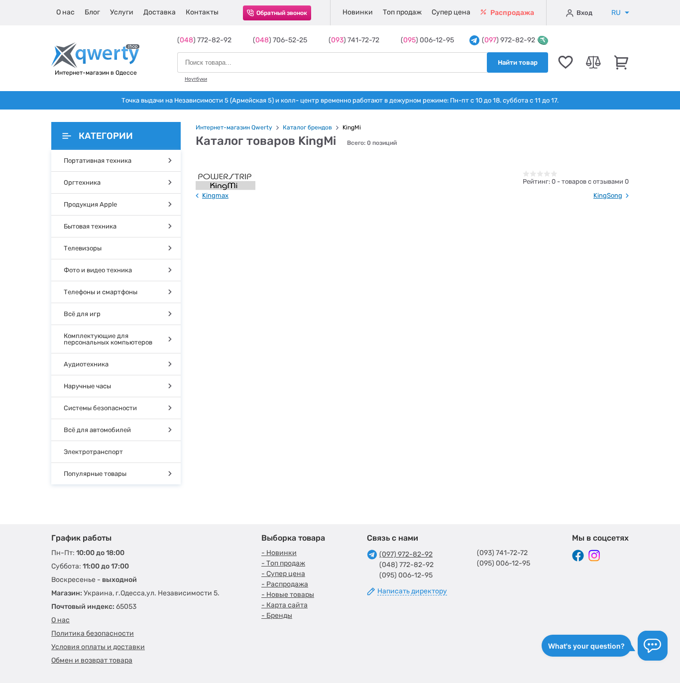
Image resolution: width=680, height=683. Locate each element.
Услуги (121, 12)
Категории (106, 135)
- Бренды (276, 615)
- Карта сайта (284, 605)
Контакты (202, 12)
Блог (92, 12)
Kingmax (215, 195)
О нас (65, 12)
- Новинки (279, 553)
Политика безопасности (92, 633)
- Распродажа (284, 584)
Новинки (357, 12)
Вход (584, 12)
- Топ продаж (283, 563)
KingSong (607, 195)
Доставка (159, 12)
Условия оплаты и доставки (98, 647)
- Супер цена (283, 573)
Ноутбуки (196, 79)
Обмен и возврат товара (91, 660)
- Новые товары (287, 594)
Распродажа (511, 12)
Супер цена (451, 12)
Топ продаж (402, 12)
